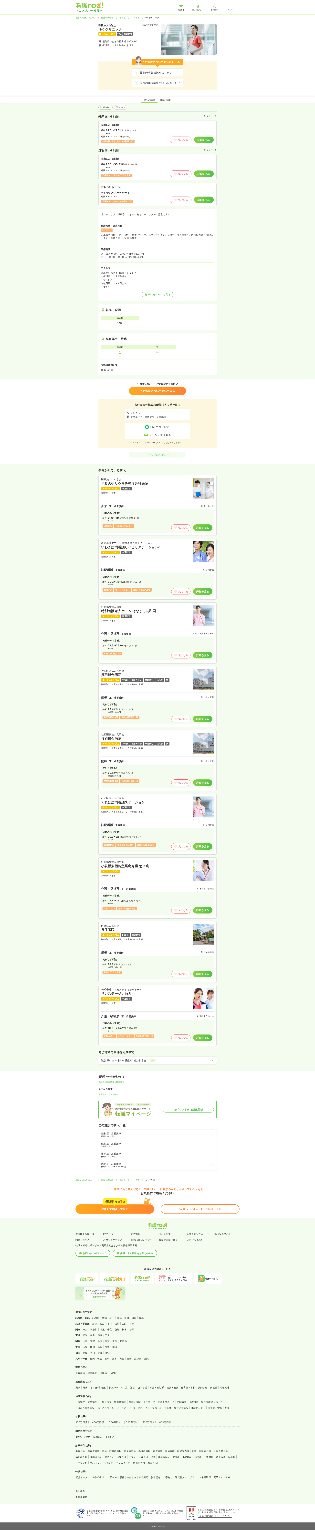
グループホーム (153, 1407)
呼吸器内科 (115, 1451)
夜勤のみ (110, 1436)
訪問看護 (142, 1387)
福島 (141, 1317)
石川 (109, 1323)
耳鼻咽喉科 (164, 1457)
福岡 (92, 1358)
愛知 (85, 1335)
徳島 (85, 1352)
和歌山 (123, 1341)
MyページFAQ (194, 1239)
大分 (121, 1358)
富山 (102, 1323)
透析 (132, 1387)
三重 (107, 1335)
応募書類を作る (195, 1233)
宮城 (119, 1317)
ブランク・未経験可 (200, 1477)
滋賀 (107, 1341)
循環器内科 (144, 1451)
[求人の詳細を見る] (157, 505)
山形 (134, 1317)
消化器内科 (130, 1451)
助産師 (112, 1373)
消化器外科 (81, 1457)
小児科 (132, 1457)
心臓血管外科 (221, 1451)
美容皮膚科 (93, 1451)
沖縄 (146, 1358)
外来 (85, 1387)
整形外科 (109, 1457)
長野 (131, 1323)
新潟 (94, 1323)
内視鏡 (213, 1387)
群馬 (131, 1329)
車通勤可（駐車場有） (108, 1094)
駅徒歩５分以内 (128, 1477)
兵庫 (100, 1341)
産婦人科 (143, 1457)
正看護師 (80, 1373)
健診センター (198, 1407)
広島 (85, 1346)
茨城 (117, 1329)
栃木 (124, 1329)
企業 (227, 1407)
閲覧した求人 (82, 1239)
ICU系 (124, 1387)
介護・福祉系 (157, 1387)
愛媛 (100, 1352)
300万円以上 (82, 1422)
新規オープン (82, 1477)
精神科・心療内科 (203, 1457)
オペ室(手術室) (98, 1387)
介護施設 (194, 1402)
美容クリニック (166, 1402)
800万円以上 (166, 1422)
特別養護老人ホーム (212, 1402)
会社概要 (80, 1491)
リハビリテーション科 (102, 1462)
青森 (104, 1317)
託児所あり (181, 1477)
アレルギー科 (123, 1462)
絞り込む (107, 107)
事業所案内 (81, 1497)
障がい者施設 (181, 1407)
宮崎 (129, 1358)
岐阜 (92, 1335)
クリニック (149, 1402)
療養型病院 (120, 1402)
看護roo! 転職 (107, 17)
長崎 (107, 1358)
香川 (92, 1352)
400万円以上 (99, 1422)
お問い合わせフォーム (95, 1253)
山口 (114, 1346)
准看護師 (92, 1373)
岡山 (92, 1346)
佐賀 (99, 1358)
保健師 (103, 1373)
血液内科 (158, 1451)
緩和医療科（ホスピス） (146, 1462)
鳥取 (100, 1346)
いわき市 (135, 17)
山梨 (124, 1323)
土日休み (112, 1477)
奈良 (114, 1341)
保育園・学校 (188, 1387)
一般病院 (80, 1402)
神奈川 (93, 1329)
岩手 (111, 1317)
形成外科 (121, 1457)
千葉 (109, 1329)
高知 (107, 1352)
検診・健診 (172, 1387)
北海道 (95, 1317)
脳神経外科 (96, 1457)
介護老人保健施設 (84, 1407)
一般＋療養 (106, 1402)
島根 (107, 1346)
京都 (92, 1341)
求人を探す (165, 1233)
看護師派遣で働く (168, 1239)
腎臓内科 (170, 1451)
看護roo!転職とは (84, 1233)
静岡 (100, 1335)
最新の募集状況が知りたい (156, 72)
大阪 (85, 1341)
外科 (194, 1451)
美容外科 (80, 1451)
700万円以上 (150, 1422)
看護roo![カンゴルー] (85, 17)
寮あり (168, 1477)
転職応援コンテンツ (141, 1239)
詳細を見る (204, 139)
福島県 (122, 17)
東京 (85, 1329)
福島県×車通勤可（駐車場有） (112, 1082)
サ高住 (167, 1407)
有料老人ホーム (105, 1407)
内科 (104, 1451)
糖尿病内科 (183, 1451)
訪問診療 (203, 1387)
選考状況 (136, 1233)
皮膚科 (175, 1457)
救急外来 (113, 1387)
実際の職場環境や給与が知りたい (160, 82)
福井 (117, 1323)
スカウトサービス (112, 1239)
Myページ (108, 1233)
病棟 (77, 1387)
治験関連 (224, 1387)
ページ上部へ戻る (156, 454)
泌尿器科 (187, 1457)
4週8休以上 (98, 1477)
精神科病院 (135, 1402)
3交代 (87, 1436)
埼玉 (102, 1329)
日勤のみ (119, 107)
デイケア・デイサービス (129, 1407)
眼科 (153, 1457)
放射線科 (221, 1457)
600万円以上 (133, 1422)
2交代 (78, 1436)
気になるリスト (222, 1233)
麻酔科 (231, 1457)
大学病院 (92, 1402)
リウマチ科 (81, 1462)
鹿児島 (137, 1358)
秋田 (126, 1317)
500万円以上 (116, 1422)
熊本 (114, 1358)
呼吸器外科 (205, 1451)
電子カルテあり (222, 1477)
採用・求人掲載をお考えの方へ (137, 1253)
